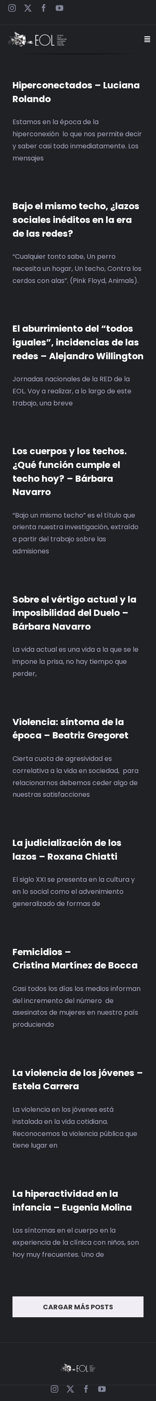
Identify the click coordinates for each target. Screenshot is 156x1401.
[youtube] (59, 8)
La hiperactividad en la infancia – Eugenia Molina (72, 1200)
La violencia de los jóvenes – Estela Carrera (77, 1079)
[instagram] (12, 8)
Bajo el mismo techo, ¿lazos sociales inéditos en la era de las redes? (75, 220)
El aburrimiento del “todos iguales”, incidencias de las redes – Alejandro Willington (78, 342)
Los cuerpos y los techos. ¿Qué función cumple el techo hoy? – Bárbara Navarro (69, 471)
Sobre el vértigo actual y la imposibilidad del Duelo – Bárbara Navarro (74, 613)
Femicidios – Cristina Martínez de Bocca (75, 959)
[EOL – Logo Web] (37, 35)
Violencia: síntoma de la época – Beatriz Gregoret (70, 729)
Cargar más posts (78, 1307)
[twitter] (28, 8)
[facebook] (43, 8)
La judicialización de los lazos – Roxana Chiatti (66, 849)
